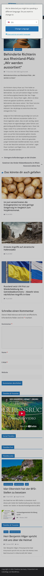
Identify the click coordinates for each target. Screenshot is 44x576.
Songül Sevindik (23, 72)
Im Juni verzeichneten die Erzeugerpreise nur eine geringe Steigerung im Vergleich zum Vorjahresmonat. (19, 206)
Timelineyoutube (15, 532)
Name (5, 352)
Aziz (17, 544)
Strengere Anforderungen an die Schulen (20, 157)
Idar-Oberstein (19, 484)
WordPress (15, 572)
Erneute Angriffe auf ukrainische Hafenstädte (19, 248)
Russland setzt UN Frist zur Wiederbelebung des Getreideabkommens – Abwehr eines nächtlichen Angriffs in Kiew (21, 290)
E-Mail (5, 362)
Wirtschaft (18, 49)
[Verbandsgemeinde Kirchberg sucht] (8, 515)
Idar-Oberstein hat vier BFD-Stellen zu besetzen (19, 490)
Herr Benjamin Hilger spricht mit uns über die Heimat (20, 538)
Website (5, 372)
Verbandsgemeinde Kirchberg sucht (27, 513)
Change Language (22, 29)
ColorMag (5, 572)
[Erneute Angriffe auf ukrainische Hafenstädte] (22, 223)
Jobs (27, 484)
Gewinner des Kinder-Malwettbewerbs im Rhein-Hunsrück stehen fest (21, 164)
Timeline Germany (20, 569)
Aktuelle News (8, 49)
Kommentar (7, 324)
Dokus (6, 532)
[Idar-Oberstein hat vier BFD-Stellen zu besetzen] (22, 470)
